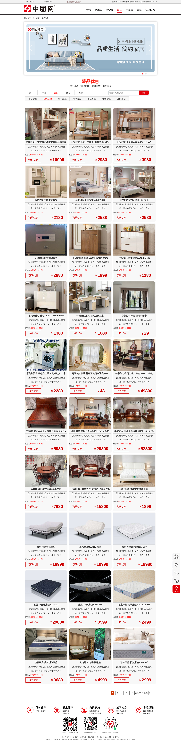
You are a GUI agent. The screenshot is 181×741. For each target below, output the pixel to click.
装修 (68, 93)
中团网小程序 (48, 2)
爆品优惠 (44, 18)
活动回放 (150, 10)
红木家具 (106, 99)
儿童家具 (32, 99)
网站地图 (91, 737)
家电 (80, 93)
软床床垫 (121, 99)
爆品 (119, 10)
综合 (31, 93)
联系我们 (108, 737)
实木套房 (47, 99)
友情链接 (99, 737)
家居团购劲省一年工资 (149, 2)
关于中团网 (65, 737)
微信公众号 (30, 2)
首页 (88, 10)
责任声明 (116, 737)
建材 (43, 93)
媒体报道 (83, 737)
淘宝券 (109, 10)
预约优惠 (33, 159)
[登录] (132, 2)
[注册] (128, 2)
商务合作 (75, 737)
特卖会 (98, 10)
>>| (132, 693)
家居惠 (129, 10)
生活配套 (91, 99)
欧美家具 (62, 99)
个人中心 (138, 2)
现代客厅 (77, 99)
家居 (56, 93)
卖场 (139, 10)
